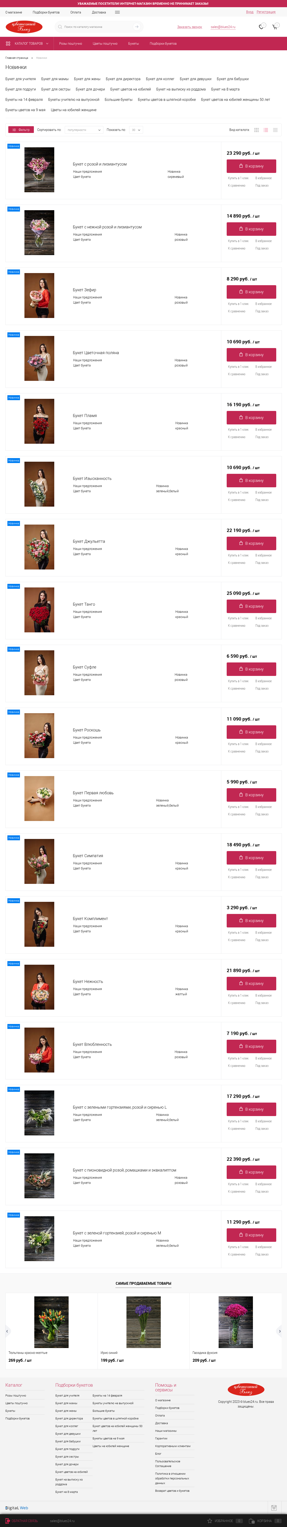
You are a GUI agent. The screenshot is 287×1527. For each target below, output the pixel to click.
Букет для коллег (160, 79)
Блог (158, 1453)
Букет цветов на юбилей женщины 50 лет (235, 99)
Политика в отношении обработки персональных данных (172, 1478)
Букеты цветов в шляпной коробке (167, 99)
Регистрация (266, 12)
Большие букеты (119, 99)
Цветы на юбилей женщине (73, 110)
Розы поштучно (15, 1395)
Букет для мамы (55, 79)
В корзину (254, 166)
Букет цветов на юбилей (130, 89)
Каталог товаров (29, 43)
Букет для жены (87, 79)
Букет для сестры (55, 89)
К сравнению (236, 185)
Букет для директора (123, 79)
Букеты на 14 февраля (24, 99)
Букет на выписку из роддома (181, 89)
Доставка (99, 12)
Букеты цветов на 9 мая (25, 110)
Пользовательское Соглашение (167, 1464)
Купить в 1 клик (238, 178)
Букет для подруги (20, 89)
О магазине (13, 12)
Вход (249, 12)
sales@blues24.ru (223, 27)
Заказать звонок (189, 27)
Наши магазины (166, 1430)
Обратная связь (24, 1521)
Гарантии (161, 1438)
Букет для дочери (90, 89)
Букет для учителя (20, 79)
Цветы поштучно (16, 1403)
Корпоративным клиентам (173, 1446)
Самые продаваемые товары (143, 1283)
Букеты (10, 1410)
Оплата (75, 12)
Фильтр (24, 130)
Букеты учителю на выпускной (73, 99)
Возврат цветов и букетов (172, 1490)
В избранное (263, 178)
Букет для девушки (195, 79)
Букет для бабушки (233, 79)
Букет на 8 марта (225, 89)
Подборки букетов (46, 12)
